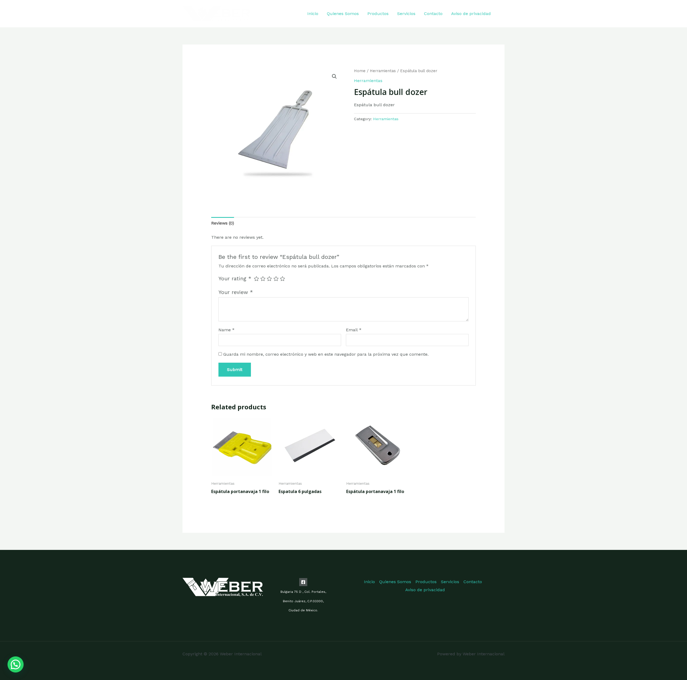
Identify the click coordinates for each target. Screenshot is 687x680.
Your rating (234, 278)
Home (360, 70)
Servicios (406, 13)
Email (353, 329)
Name (226, 329)
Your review (235, 292)
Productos (378, 13)
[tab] (222, 223)
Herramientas (383, 70)
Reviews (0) (222, 223)
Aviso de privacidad (471, 13)
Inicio (312, 13)
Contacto (433, 13)
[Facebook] (502, 14)
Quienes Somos (343, 13)
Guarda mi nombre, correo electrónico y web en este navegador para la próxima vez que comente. (326, 354)
